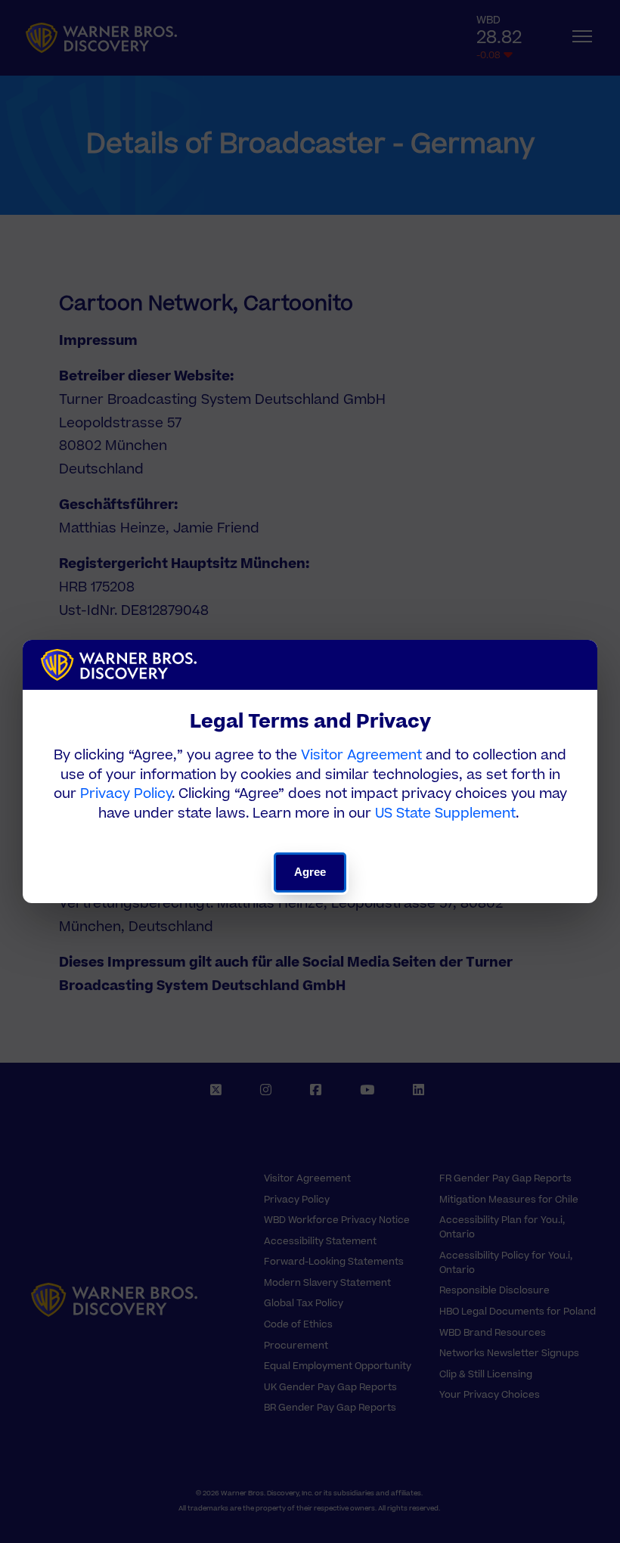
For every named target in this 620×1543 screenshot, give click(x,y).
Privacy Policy (126, 793)
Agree (310, 871)
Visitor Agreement (361, 755)
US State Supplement (445, 813)
